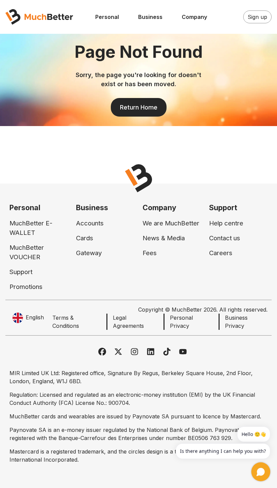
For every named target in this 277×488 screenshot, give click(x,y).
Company (194, 17)
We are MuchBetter (171, 223)
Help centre (226, 223)
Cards (84, 238)
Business (150, 17)
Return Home (138, 107)
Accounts (90, 223)
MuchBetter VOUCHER (26, 252)
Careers (220, 253)
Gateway (89, 253)
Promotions (26, 287)
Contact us (224, 238)
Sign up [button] (257, 17)
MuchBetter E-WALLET (30, 228)
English (35, 317)
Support (20, 272)
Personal (107, 17)
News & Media (164, 238)
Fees (150, 253)
